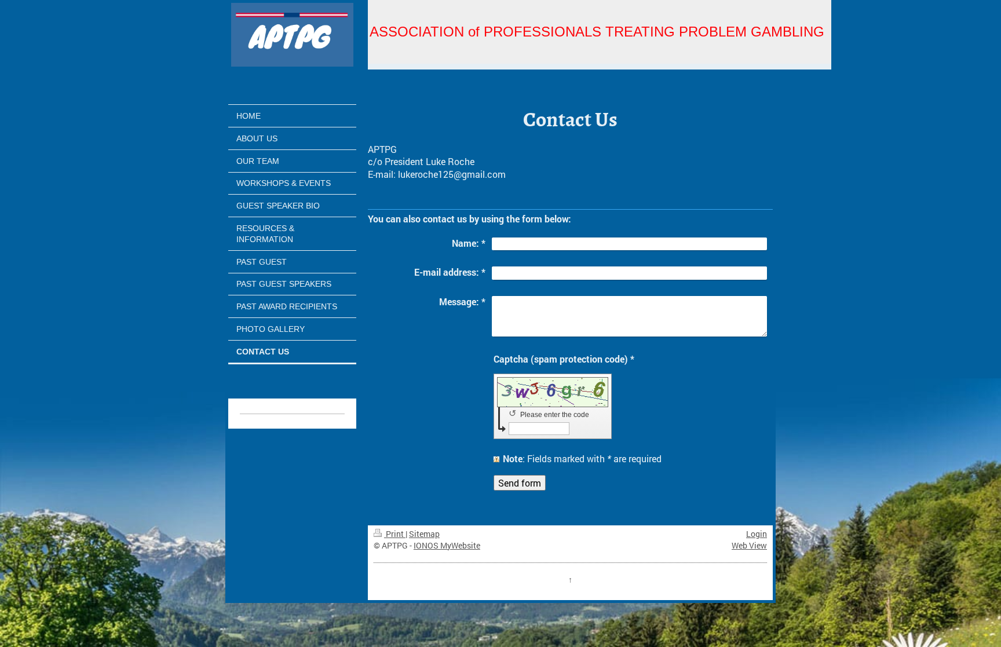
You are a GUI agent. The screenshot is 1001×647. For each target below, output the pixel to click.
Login (756, 533)
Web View (749, 545)
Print (394, 533)
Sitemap (424, 533)
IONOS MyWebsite (447, 545)
